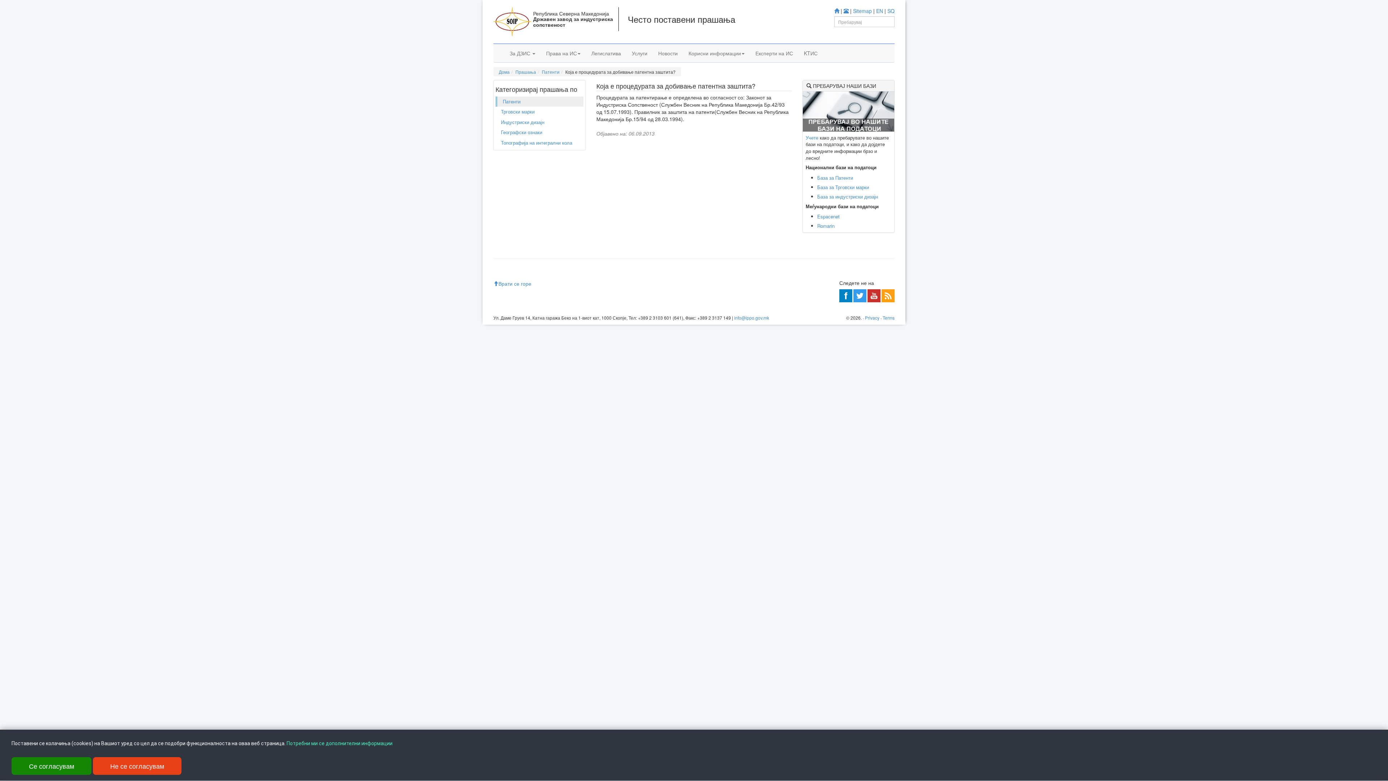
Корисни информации (715, 53)
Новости (668, 53)
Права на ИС (561, 53)
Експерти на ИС (774, 53)
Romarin (826, 225)
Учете (812, 137)
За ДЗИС (521, 53)
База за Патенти (835, 177)
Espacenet (828, 216)
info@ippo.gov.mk (751, 318)
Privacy (872, 318)
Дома (504, 72)
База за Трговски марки (843, 187)
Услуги (639, 53)
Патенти (551, 72)
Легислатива (606, 53)
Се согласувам (51, 766)
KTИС (811, 53)
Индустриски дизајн (522, 122)
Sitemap (862, 10)
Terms (889, 318)
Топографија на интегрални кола (536, 142)
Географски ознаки (521, 132)
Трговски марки (518, 111)
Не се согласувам (137, 766)
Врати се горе (514, 283)
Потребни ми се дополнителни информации (340, 743)
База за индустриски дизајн (847, 196)
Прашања (525, 72)
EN (879, 10)
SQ (891, 10)
